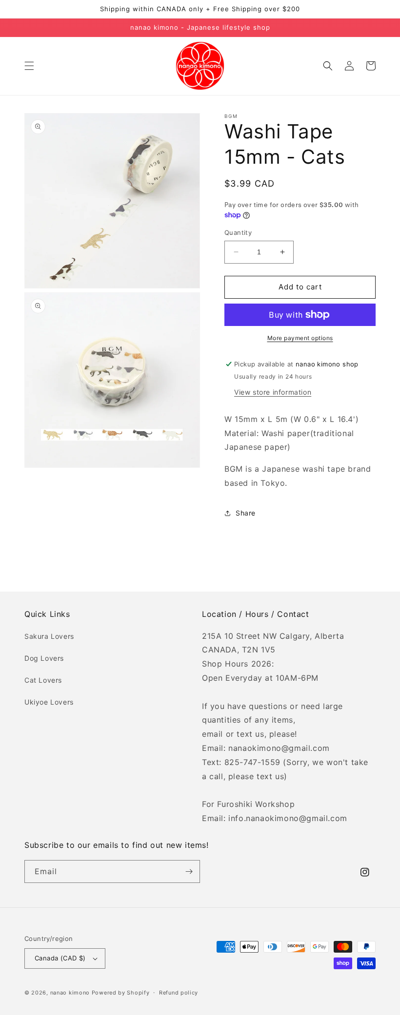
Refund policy (178, 992)
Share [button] (246, 513)
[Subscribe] (189, 871)
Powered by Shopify (121, 992)
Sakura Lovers (49, 636)
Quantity (238, 232)
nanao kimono (70, 992)
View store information (272, 392)
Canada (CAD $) (60, 958)
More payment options (300, 338)
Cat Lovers (43, 680)
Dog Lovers (44, 658)
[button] (29, 66)
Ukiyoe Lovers (49, 702)
